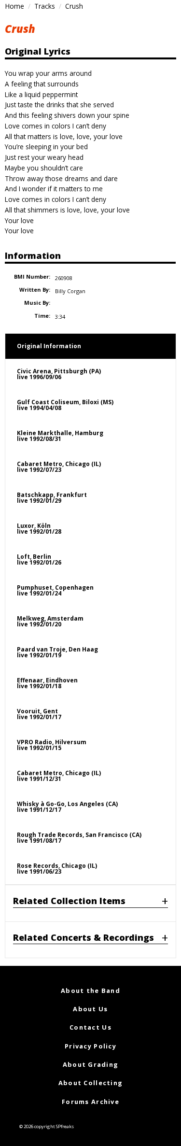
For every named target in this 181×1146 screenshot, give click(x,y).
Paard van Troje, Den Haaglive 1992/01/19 (57, 652)
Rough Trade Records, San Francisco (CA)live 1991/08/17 (79, 838)
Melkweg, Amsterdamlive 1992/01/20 (50, 621)
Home (14, 6)
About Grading (91, 1064)
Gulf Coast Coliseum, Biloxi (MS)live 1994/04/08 (65, 405)
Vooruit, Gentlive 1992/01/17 (39, 714)
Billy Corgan (70, 291)
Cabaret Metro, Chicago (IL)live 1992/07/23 (59, 467)
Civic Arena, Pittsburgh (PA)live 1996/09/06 (59, 374)
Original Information (49, 346)
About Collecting (90, 1082)
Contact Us (90, 1027)
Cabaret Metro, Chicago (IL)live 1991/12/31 (59, 776)
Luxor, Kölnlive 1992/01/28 (39, 529)
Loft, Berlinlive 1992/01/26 (39, 559)
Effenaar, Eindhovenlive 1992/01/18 (47, 683)
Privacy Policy (90, 1046)
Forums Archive (90, 1101)
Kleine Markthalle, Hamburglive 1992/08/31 (60, 436)
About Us (90, 1009)
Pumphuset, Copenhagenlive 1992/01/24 (55, 590)
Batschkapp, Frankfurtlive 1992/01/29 (52, 498)
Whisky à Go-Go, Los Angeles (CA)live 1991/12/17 (67, 807)
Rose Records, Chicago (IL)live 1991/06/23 (57, 869)
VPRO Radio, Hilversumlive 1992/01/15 (51, 745)
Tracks (44, 6)
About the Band (90, 990)
